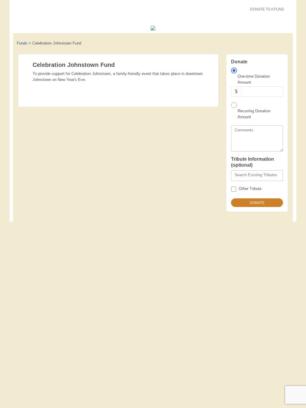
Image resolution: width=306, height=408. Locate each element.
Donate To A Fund (267, 9)
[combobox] (257, 175)
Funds (22, 43)
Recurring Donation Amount (254, 114)
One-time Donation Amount (254, 79)
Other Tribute (250, 188)
